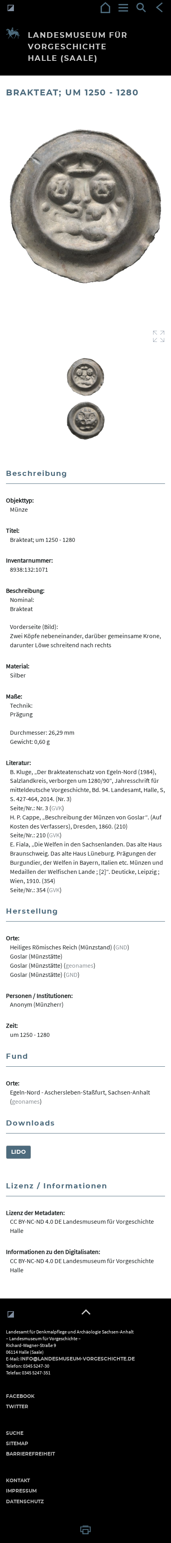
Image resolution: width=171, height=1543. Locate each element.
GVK (56, 808)
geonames (79, 965)
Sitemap (17, 1443)
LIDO (18, 1152)
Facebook (20, 1396)
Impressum (21, 1491)
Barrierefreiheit (30, 1454)
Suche (14, 1433)
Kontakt (18, 1480)
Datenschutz (25, 1501)
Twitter (17, 1406)
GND (121, 947)
